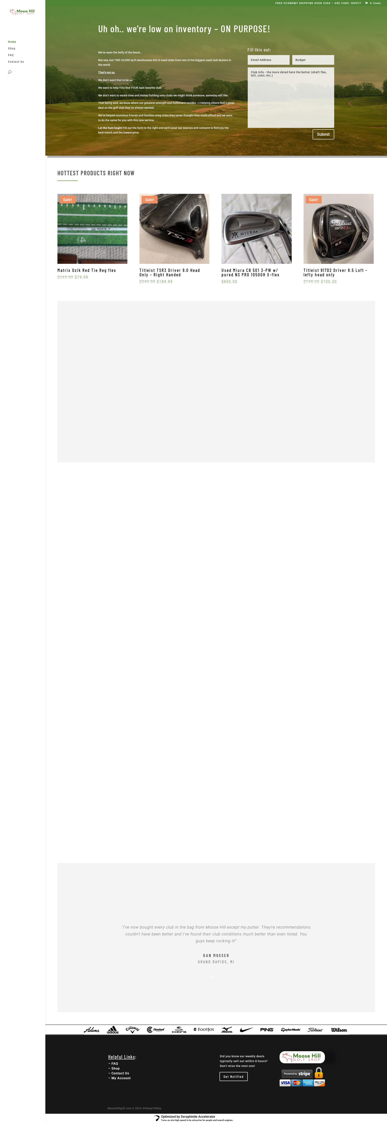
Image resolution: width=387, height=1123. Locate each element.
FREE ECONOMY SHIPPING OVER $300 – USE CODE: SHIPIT (318, 3)
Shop (12, 48)
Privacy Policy (152, 1108)
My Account (121, 1078)
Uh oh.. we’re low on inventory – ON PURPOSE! (184, 28)
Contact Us (16, 61)
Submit (323, 134)
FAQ (11, 55)
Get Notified (234, 1076)
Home (12, 41)
